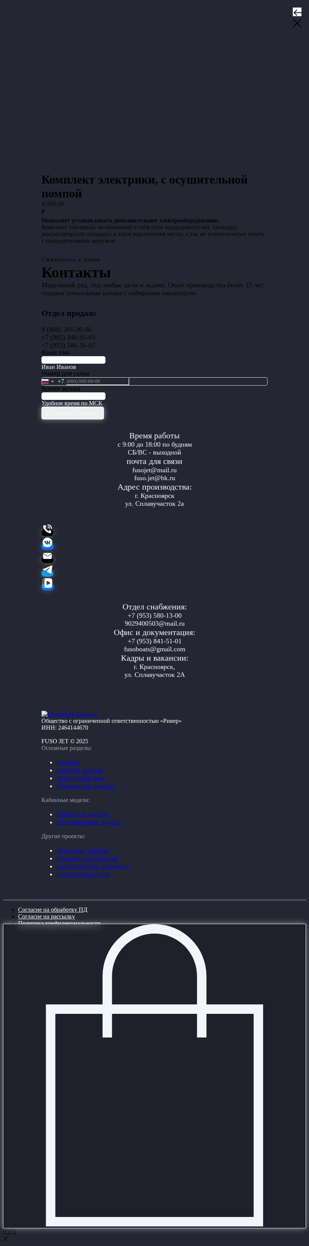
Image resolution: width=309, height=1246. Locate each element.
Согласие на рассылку (46, 916)
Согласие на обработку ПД (52, 909)
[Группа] (47, 546)
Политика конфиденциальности (59, 923)
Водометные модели (86, 786)
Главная (68, 762)
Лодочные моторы (83, 850)
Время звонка (60, 389)
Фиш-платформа (81, 778)
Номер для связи (65, 373)
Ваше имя (55, 352)
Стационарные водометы (93, 866)
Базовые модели (80, 770)
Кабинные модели (83, 814)
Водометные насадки (87, 858)
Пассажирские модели (89, 822)
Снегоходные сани (83, 874)
